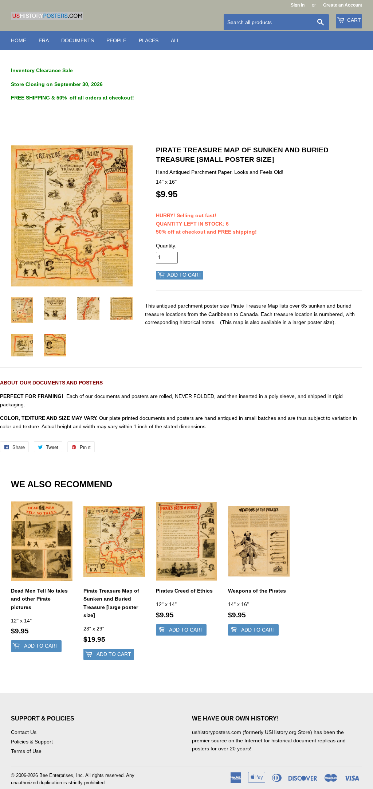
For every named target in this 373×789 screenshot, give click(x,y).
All (175, 40)
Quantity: (166, 246)
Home (18, 40)
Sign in (298, 5)
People (116, 40)
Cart (353, 20)
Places (148, 40)
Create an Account (342, 5)
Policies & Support (32, 742)
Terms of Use (26, 751)
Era (44, 40)
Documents (77, 40)
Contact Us (23, 732)
